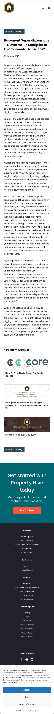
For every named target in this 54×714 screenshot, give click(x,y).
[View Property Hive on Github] (32, 659)
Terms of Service (27, 625)
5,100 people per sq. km (31, 98)
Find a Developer (27, 595)
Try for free (27, 510)
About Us (27, 621)
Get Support (27, 583)
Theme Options (27, 536)
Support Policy (27, 599)
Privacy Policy (32, 710)
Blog (27, 617)
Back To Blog (14, 31)
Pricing (27, 613)
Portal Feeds (27, 548)
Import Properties (27, 540)
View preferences (27, 704)
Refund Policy (27, 629)
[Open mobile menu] (43, 8)
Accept (27, 689)
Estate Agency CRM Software (27, 544)
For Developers (27, 553)
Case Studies (27, 570)
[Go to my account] (49, 8)
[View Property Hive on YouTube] (26, 659)
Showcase (27, 566)
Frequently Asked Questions (27, 587)
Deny (27, 697)
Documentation (27, 591)
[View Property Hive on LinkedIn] (22, 659)
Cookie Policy (20, 710)
